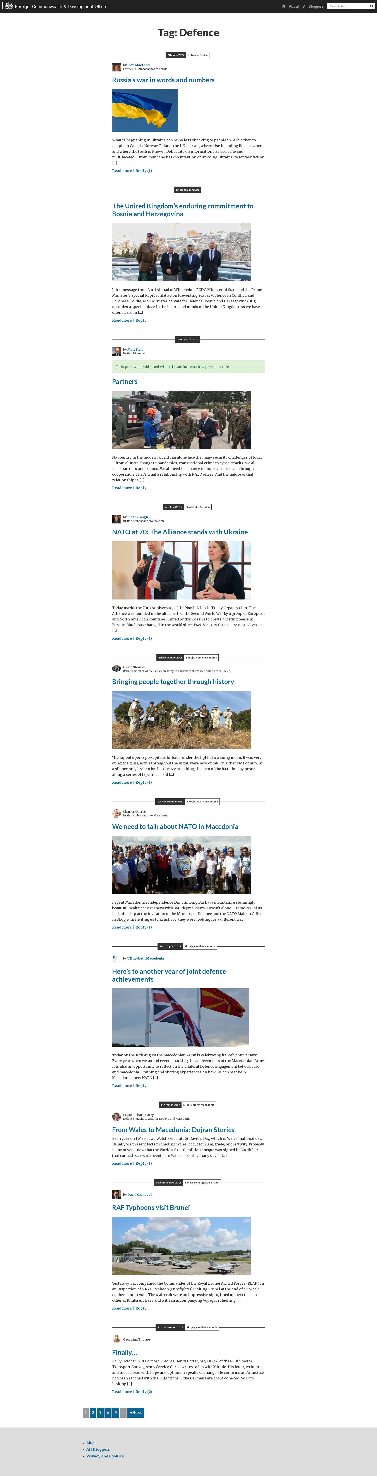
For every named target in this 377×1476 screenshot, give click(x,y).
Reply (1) (143, 170)
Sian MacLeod (138, 65)
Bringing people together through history (173, 681)
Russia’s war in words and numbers (163, 80)
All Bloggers (313, 6)
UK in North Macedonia (145, 958)
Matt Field (135, 350)
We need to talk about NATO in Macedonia (175, 826)
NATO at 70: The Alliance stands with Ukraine (180, 532)
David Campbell (139, 1195)
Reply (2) (143, 1391)
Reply (140, 320)
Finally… (124, 1352)
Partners (124, 381)
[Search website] (371, 6)
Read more (122, 170)
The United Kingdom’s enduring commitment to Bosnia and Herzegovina (183, 210)
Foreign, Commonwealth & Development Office (60, 6)
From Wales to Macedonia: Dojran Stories (173, 1129)
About (294, 6)
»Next (136, 1412)
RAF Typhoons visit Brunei (151, 1207)
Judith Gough (137, 517)
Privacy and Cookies (105, 1456)
